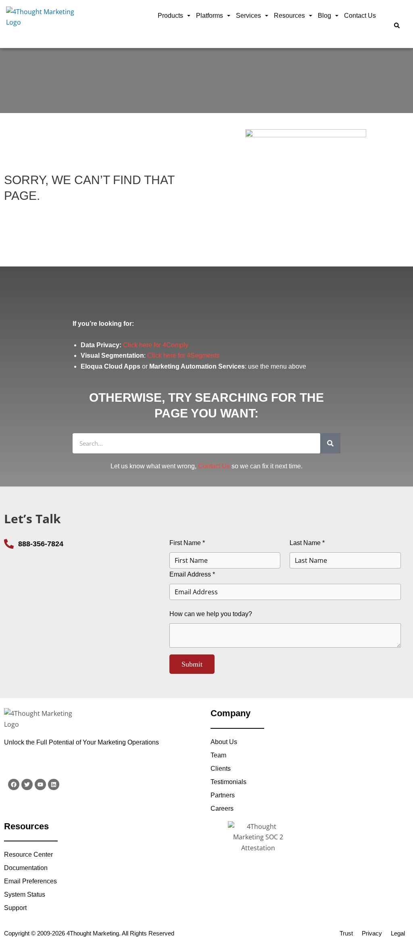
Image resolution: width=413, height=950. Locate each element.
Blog (324, 15)
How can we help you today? (210, 613)
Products (170, 15)
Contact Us (360, 15)
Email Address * (192, 574)
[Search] (330, 443)
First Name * (187, 542)
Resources (289, 15)
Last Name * (307, 542)
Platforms (209, 15)
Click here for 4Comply (155, 345)
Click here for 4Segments (183, 355)
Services (248, 15)
